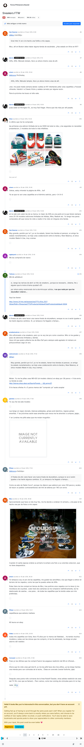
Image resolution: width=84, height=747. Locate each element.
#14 (80, 254)
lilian (10, 119)
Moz (10, 499)
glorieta (11, 399)
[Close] (79, 704)
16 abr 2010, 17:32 (31, 354)
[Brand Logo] (6, 4)
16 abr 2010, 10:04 (26, 72)
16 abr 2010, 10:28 (26, 119)
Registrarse (9, 727)
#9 (81, 104)
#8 (81, 72)
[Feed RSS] (38, 17)
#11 (81, 187)
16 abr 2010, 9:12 (37, 58)
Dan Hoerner (13, 32)
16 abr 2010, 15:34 (28, 274)
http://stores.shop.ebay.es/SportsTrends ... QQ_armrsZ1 (30, 383)
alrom (11, 72)
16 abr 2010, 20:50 (27, 633)
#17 (80, 332)
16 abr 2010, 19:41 (26, 610)
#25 (80, 658)
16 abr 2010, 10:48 (38, 211)
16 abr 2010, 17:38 (27, 399)
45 (53, 735)
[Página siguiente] (63, 734)
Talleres (12, 274)
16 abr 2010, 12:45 (29, 254)
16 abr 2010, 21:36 (28, 658)
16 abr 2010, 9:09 (30, 32)
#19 (80, 399)
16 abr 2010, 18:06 (25, 499)
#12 (80, 211)
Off (4, 17)
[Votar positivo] (68, 51)
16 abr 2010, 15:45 (38, 315)
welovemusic (13, 354)
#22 (80, 576)
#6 (81, 32)
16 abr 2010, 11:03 (30, 230)
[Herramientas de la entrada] (80, 51)
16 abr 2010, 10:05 (38, 104)
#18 (80, 354)
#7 (81, 58)
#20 (80, 468)
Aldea (11, 633)
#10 (80, 119)
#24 (80, 633)
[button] (3, 744)
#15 (80, 274)
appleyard (12, 254)
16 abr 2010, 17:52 (27, 468)
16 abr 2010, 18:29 (26, 576)
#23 (80, 610)
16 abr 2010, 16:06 (33, 332)
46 (58, 735)
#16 (80, 315)
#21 (80, 499)
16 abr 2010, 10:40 (26, 187)
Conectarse (19, 727)
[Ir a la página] (47, 734)
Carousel (12, 658)
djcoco (11, 58)
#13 (80, 230)
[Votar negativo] (76, 51)
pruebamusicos (14, 332)
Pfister (11, 468)
